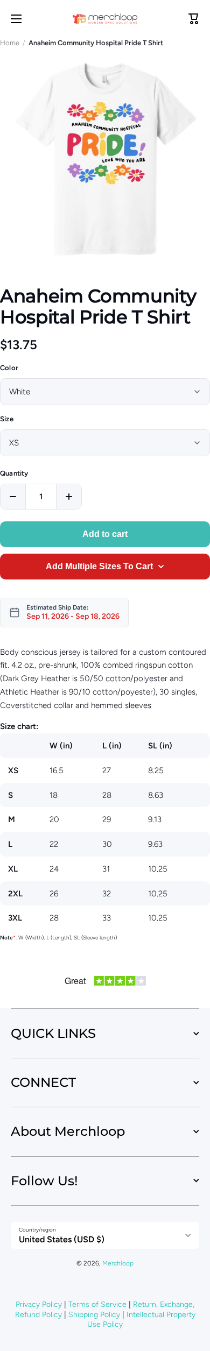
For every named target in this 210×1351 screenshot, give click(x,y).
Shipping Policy (94, 1314)
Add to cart (105, 534)
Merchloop (118, 1263)
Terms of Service (97, 1304)
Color (9, 368)
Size (6, 419)
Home (9, 43)
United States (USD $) (61, 1239)
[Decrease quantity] (13, 496)
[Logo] (105, 18)
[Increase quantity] (69, 496)
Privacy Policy (39, 1304)
